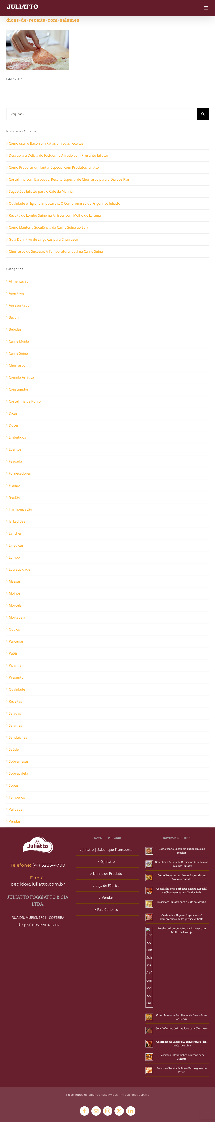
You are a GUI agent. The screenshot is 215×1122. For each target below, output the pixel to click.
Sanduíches (18, 737)
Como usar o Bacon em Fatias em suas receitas (46, 143)
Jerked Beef (17, 521)
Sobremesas (19, 761)
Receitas (15, 701)
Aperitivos (17, 293)
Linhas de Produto (107, 873)
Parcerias (16, 641)
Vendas (15, 821)
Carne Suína (18, 353)
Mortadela (17, 617)
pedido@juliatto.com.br (38, 884)
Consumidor (19, 389)
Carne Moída (19, 341)
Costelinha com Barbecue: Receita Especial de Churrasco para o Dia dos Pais (69, 179)
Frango (14, 485)
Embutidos (17, 437)
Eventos (15, 449)
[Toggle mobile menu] (206, 8)
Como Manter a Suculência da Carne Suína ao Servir (50, 227)
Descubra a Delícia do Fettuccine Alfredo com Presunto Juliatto (58, 155)
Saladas (15, 713)
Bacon (14, 317)
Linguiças (16, 545)
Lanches (15, 533)
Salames (15, 725)
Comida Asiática (21, 377)
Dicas (13, 413)
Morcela (15, 605)
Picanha (15, 665)
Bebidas (15, 329)
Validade (15, 809)
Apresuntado (19, 305)
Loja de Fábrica (107, 885)
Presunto (16, 677)
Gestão (14, 497)
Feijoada (15, 461)
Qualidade (17, 689)
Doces (14, 425)
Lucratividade (19, 569)
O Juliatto (107, 861)
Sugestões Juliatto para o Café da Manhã (41, 191)
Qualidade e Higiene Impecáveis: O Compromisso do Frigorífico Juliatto (64, 203)
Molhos (15, 593)
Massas (15, 581)
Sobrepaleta (18, 773)
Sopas (13, 785)
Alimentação (19, 281)
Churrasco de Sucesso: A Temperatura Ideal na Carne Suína (56, 251)
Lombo (14, 557)
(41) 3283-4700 (48, 865)
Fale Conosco (107, 909)
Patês (13, 653)
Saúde (14, 749)
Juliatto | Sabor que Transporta (107, 849)
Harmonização (20, 509)
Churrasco (17, 365)
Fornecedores (20, 473)
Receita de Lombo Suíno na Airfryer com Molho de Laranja (55, 215)
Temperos (17, 797)
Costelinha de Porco (25, 401)
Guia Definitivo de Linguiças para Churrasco (43, 239)
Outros (14, 629)
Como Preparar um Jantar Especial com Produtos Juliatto (54, 167)
